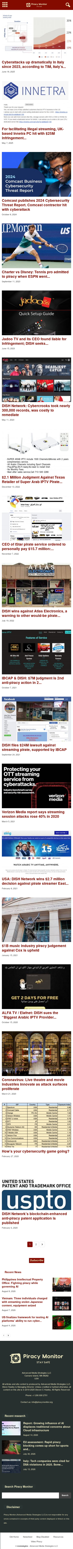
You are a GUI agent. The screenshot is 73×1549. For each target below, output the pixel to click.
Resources (58, 1536)
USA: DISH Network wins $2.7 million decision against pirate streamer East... (35, 881)
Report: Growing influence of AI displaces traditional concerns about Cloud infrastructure (46, 1426)
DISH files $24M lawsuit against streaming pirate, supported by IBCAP (34, 747)
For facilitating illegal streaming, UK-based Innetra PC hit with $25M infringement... (33, 133)
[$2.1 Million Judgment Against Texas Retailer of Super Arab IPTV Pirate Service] (36, 451)
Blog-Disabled (42, 1536)
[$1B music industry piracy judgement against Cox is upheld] (36, 919)
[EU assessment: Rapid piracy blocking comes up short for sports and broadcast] (11, 1447)
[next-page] (8, 1335)
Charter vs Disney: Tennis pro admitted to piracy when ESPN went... (35, 274)
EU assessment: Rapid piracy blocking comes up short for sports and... (46, 1445)
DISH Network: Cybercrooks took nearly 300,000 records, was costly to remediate (36, 410)
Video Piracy (36, 1541)
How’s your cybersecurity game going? (35, 1151)
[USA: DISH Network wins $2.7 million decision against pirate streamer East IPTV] (36, 852)
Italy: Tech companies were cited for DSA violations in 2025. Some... (46, 1462)
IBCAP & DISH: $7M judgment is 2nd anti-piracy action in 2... (33, 680)
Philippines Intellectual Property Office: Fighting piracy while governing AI (22, 1282)
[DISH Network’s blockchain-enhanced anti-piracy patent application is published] (36, 1187)
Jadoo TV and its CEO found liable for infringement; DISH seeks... (34, 341)
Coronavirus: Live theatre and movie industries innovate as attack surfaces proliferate (34, 1084)
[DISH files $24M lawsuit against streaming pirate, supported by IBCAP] (36, 719)
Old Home (14, 1536)
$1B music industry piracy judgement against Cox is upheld (34, 948)
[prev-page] (4, 1335)
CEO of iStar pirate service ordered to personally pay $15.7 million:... (34, 546)
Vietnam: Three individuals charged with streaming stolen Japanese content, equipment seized (24, 1301)
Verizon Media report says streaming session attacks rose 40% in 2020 (33, 814)
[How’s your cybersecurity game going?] (36, 1125)
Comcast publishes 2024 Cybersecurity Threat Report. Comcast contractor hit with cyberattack (35, 205)
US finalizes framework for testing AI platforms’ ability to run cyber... (25, 1319)
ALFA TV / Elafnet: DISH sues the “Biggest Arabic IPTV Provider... (30, 1015)
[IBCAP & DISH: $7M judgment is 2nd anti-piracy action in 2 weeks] (36, 652)
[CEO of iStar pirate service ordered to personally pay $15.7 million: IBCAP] (36, 518)
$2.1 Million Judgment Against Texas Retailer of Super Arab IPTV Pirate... (33, 479)
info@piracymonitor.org (42, 1401)
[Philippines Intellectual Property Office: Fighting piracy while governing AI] (61, 1285)
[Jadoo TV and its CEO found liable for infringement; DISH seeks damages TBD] (36, 312)
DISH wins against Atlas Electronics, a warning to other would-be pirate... (34, 613)
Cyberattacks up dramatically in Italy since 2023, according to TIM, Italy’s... (34, 64)
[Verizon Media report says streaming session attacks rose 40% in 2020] (36, 786)
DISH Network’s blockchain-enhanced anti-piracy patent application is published (34, 1218)
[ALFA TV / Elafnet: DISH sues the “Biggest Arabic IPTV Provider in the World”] (36, 986)
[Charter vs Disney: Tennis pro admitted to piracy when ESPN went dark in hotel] (36, 245)
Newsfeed (27, 1536)
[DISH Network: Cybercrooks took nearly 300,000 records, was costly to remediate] (36, 379)
